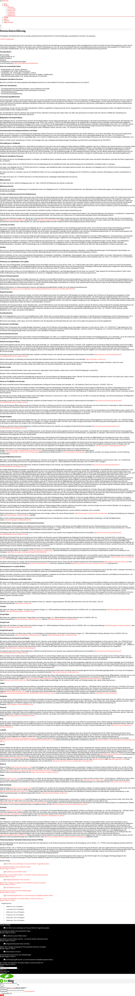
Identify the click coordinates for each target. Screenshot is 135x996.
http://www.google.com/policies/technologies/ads (22, 452)
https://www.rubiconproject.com (21, 767)
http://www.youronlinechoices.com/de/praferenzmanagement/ (72, 761)
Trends (6, 17)
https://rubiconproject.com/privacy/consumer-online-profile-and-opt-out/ (29, 770)
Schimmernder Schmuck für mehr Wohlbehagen (15, 890)
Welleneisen (11, 10)
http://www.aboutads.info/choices (39, 563)
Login (2, 995)
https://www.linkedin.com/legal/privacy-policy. (21, 738)
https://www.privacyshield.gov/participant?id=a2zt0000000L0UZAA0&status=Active (27, 740)
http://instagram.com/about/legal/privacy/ (20, 704)
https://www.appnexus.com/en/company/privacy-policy (69, 804)
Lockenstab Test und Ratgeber (15, 909)
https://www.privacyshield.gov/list (111, 754)
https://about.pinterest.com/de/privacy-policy (21, 715)
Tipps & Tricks (8, 22)
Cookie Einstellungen (7, 39)
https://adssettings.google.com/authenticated (20, 611)
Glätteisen (10, 7)
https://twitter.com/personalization (106, 693)
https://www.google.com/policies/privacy (17, 515)
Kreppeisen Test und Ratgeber (15, 915)
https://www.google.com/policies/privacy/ (120, 609)
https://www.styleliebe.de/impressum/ (26, 63)
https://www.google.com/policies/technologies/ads (91, 513)
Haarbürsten (11, 14)
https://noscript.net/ (99, 759)
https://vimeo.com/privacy (23, 603)
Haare (6, 19)
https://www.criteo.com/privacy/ (93, 780)
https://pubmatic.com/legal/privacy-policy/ (51, 815)
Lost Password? (29, 991)
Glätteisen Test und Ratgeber (14, 906)
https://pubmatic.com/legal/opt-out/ (11, 814)
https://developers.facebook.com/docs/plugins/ (21, 648)
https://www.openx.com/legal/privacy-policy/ (14, 757)
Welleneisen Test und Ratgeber (15, 912)
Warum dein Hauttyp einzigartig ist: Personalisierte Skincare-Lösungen (23, 883)
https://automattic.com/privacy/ (96, 359)
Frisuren (6, 20)
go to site (12, 988)
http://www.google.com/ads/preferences (18, 520)
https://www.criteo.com (12, 778)
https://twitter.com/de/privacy (15, 691)
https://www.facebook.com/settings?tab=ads (39, 678)
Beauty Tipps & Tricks (7, 868)
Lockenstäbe (11, 9)
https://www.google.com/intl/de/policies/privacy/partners (23, 450)
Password (3, 991)
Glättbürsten (11, 15)
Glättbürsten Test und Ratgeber (15, 920)
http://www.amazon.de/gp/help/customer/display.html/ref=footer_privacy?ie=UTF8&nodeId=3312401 (42, 289)
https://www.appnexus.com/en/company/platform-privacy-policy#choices (23, 802)
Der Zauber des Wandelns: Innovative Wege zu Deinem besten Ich (21, 898)
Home (5, 4)
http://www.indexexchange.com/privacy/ (54, 793)
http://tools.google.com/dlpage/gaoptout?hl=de (111, 445)
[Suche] (18, 968)
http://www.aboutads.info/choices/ (14, 220)
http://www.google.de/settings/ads (73, 452)
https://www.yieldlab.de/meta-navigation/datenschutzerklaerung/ (65, 836)
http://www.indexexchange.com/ (21, 788)
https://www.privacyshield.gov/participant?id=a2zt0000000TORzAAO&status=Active (27, 693)
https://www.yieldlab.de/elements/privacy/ (13, 835)
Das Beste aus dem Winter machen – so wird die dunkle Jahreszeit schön (24, 875)
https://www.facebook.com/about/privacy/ (65, 672)
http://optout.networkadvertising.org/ (116, 561)
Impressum (3, 973)
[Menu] (0, 26)
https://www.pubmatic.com (15, 810)
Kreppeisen (11, 12)
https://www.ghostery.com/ (116, 759)
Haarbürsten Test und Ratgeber (15, 917)
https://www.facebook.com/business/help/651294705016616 (26, 552)
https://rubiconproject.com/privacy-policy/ (45, 772)
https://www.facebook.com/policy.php (41, 550)
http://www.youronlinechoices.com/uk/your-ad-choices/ (89, 563)
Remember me (7, 993)
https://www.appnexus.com (16, 799)
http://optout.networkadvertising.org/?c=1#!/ (14, 791)
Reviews (6, 5)
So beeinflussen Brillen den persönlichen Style (15, 867)
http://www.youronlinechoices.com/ (48, 220)
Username (3, 989)
